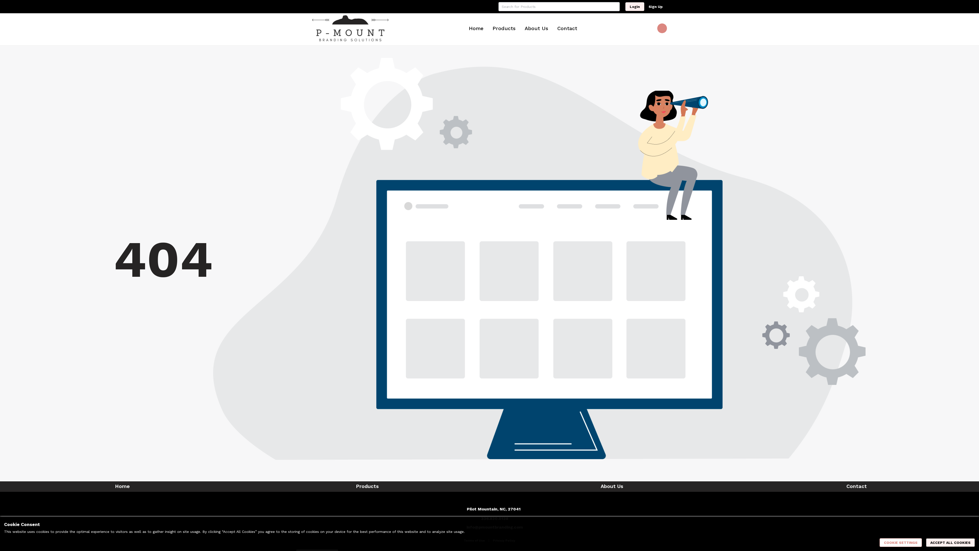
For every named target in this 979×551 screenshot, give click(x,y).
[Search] (615, 6)
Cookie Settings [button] (901, 543)
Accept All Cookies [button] (950, 543)
